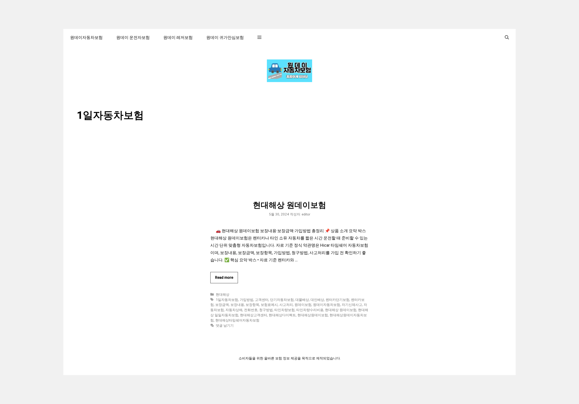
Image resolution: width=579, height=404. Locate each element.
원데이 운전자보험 (133, 37)
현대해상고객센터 (253, 315)
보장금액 (222, 305)
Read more (224, 277)
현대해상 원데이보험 (289, 205)
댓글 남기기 (225, 326)
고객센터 (261, 300)
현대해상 (222, 295)
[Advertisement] (289, 166)
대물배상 (302, 300)
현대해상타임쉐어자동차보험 (237, 320)
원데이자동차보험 (86, 37)
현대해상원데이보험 (312, 315)
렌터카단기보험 (337, 300)
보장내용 (237, 305)
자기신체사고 (352, 305)
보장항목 (252, 305)
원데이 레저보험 (178, 37)
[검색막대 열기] (507, 37)
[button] (259, 37)
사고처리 (286, 305)
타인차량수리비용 (309, 310)
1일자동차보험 (227, 300)
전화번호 (251, 310)
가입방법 (246, 300)
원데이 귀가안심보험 (225, 37)
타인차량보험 (284, 310)
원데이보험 (302, 305)
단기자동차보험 (282, 300)
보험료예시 (269, 305)
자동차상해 (233, 310)
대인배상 (317, 300)
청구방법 (266, 310)
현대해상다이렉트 (282, 315)
